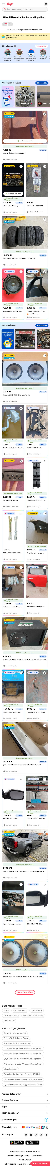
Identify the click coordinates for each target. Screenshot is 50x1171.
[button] (3, 4)
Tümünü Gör (41, 46)
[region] (26, 55)
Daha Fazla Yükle (25, 992)
